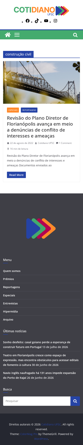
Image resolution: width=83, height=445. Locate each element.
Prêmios (8, 279)
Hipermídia (10, 311)
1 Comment (65, 143)
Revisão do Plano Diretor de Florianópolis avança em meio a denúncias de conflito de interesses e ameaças (40, 127)
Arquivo (8, 319)
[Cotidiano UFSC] (7, 34)
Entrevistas (10, 303)
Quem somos (11, 271)
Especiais (12, 110)
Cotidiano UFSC (46, 143)
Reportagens (29, 110)
